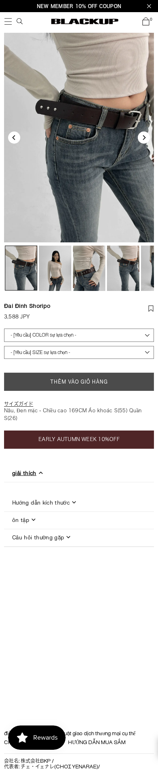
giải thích (24, 473)
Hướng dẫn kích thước (41, 503)
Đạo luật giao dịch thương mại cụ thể (93, 734)
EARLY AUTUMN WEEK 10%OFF (79, 439)
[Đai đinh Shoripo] (21, 268)
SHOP (8, 21)
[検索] (20, 21)
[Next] (144, 138)
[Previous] (14, 138)
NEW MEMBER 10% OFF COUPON (79, 6)
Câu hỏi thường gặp (38, 538)
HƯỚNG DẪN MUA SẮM (97, 742)
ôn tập (20, 520)
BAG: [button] (151, 19)
